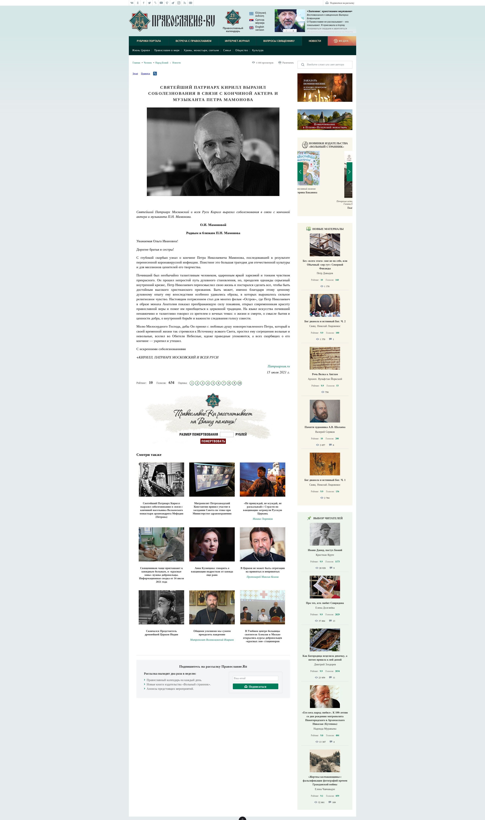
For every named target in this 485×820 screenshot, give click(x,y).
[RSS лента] (185, 3)
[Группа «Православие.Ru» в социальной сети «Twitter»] (150, 3)
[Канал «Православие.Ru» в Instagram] (179, 3)
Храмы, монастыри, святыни (201, 50)
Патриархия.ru (279, 366)
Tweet (135, 73)
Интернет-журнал (237, 41)
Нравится (145, 73)
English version (259, 28)
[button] (286, 31)
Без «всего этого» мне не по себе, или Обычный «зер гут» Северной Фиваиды (325, 264)
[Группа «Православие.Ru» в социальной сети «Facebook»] (144, 3)
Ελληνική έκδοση (260, 14)
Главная (136, 62)
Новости (315, 41)
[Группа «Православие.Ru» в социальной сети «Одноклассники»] (138, 3)
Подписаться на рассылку (342, 2)
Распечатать (288, 62)
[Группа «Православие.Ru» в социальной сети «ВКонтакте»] (132, 3)
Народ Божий (161, 62)
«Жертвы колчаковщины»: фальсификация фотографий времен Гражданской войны (325, 780)
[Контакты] (191, 3)
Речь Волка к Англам (325, 374)
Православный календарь (233, 30)
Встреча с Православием (193, 41)
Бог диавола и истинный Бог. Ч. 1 (325, 480)
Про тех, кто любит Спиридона (325, 603)
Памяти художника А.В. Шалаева (325, 427)
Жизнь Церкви (141, 50)
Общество (241, 50)
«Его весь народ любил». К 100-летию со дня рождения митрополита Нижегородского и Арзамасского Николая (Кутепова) (325, 718)
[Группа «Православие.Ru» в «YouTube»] (161, 3)
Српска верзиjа (259, 21)
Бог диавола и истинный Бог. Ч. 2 (325, 321)
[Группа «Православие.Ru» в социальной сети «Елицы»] (167, 3)
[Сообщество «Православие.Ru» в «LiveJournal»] (155, 3)
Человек (148, 62)
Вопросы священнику (279, 41)
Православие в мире (167, 50)
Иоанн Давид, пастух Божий (325, 550)
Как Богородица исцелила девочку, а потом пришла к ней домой (325, 658)
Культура (258, 50)
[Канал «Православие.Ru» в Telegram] (173, 3)
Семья (227, 50)
